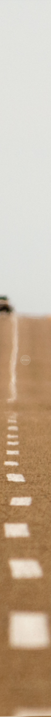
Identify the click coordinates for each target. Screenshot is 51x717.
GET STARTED (25, 360)
